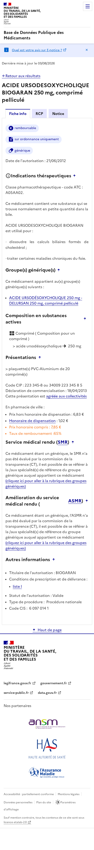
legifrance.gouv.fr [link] (17, 683)
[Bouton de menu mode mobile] (87, 6)
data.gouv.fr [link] (47, 692)
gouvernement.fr (53, 683)
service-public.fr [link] (16, 692)
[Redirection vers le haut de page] (75, 175)
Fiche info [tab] (17, 113)
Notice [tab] (58, 113)
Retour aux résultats (22, 76)
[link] (47, 35)
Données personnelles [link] (18, 802)
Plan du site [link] (43, 802)
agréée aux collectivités (66, 396)
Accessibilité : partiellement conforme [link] (29, 794)
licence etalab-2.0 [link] (15, 822)
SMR (63, 442)
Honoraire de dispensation (32, 420)
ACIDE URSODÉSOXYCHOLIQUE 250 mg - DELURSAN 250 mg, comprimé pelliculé (45, 300)
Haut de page (50, 630)
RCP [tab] (39, 113)
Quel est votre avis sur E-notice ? (37, 50)
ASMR (74, 501)
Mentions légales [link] (68, 794)
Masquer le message (86, 49)
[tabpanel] (47, 371)
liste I (17, 586)
